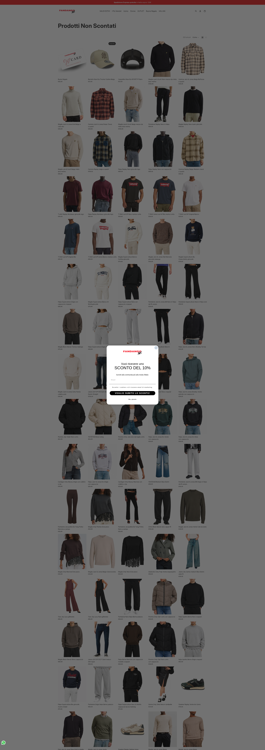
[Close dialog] (156, 348)
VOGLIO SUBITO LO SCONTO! (132, 393)
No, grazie (133, 399)
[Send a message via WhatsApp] (3, 742)
